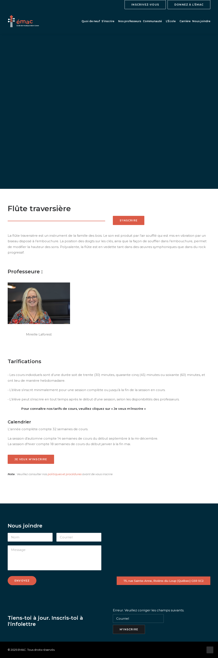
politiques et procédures (65, 474)
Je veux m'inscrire (30, 459)
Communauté (152, 21)
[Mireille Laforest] (39, 303)
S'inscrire (129, 220)
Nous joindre (201, 21)
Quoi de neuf (91, 21)
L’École (171, 21)
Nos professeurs (129, 21)
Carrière (185, 21)
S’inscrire (108, 21)
